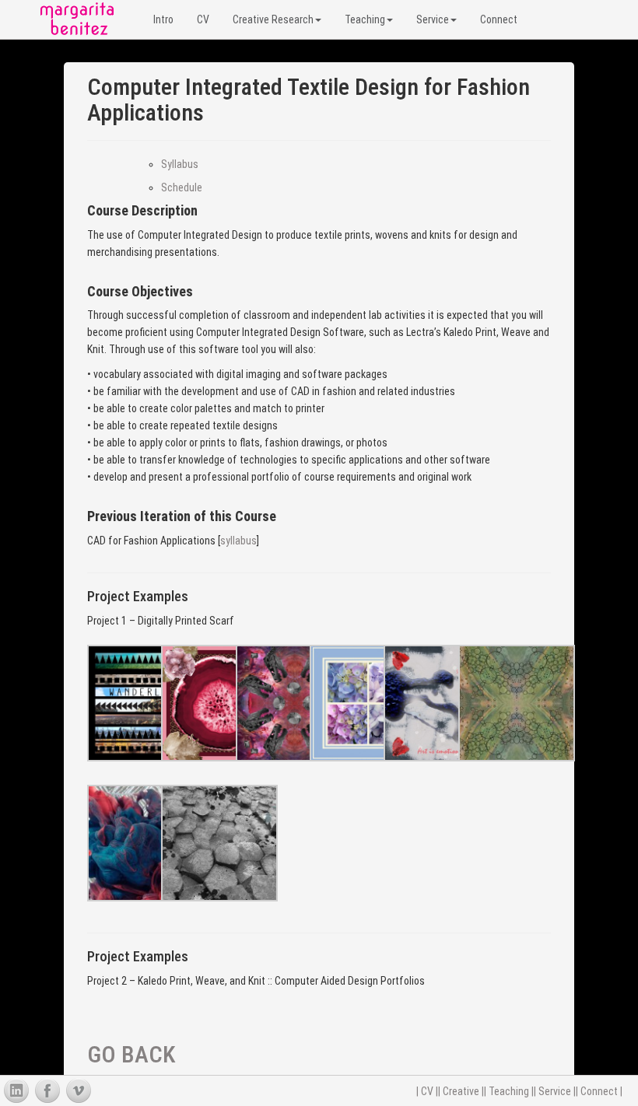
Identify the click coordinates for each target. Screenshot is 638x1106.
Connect (498, 19)
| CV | (427, 1091)
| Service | (555, 1091)
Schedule (181, 187)
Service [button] (432, 19)
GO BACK (131, 1054)
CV (203, 19)
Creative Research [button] (273, 19)
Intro (163, 19)
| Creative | (461, 1091)
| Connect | (599, 1091)
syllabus (238, 540)
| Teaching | (509, 1091)
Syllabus (179, 164)
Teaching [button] (365, 19)
